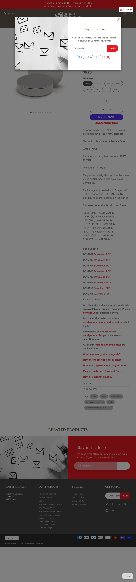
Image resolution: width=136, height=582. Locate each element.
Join (113, 48)
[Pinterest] (96, 57)
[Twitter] (79, 57)
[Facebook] (85, 57)
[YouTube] (108, 57)
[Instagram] (102, 57)
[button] (126, 9)
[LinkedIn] (90, 57)
